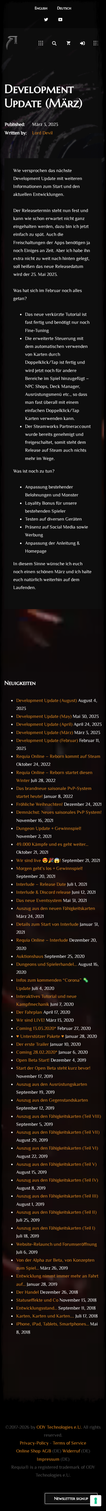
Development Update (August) (46, 701)
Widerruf (71, 1451)
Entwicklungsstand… (36, 1308)
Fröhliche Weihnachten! (39, 804)
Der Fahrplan (29, 1012)
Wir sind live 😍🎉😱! (38, 861)
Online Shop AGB (33, 1451)
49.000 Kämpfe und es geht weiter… (52, 844)
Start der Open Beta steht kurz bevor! (53, 1068)
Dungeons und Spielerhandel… (46, 964)
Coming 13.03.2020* (36, 1029)
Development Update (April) (44, 724)
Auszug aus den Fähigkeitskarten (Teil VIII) (58, 1116)
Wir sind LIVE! (30, 1020)
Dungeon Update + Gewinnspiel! (48, 829)
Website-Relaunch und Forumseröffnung (56, 1244)
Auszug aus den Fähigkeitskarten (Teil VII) (58, 1132)
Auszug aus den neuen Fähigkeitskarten (55, 909)
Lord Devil (42, 133)
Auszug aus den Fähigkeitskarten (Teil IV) (57, 1180)
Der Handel (27, 1292)
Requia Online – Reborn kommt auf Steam (58, 756)
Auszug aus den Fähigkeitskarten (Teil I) (55, 1228)
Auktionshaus (29, 956)
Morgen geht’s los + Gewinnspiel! (49, 869)
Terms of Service (69, 1443)
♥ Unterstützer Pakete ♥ (40, 1036)
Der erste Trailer (32, 1044)
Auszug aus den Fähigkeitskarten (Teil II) (56, 1212)
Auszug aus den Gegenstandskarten (52, 1100)
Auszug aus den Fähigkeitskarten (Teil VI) (57, 1148)
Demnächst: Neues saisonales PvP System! (59, 812)
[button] (41, 8)
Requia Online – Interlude (42, 940)
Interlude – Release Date (41, 884)
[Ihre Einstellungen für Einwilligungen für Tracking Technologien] (95, 1500)
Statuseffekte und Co (37, 1300)
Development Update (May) (44, 717)
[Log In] (82, 43)
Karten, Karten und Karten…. (45, 1316)
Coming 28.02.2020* (36, 1052)
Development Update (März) (44, 733)
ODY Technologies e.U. (59, 1427)
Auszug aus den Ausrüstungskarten (51, 1084)
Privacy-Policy (34, 1443)
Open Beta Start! (32, 1060)
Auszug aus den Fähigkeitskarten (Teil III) (57, 1196)
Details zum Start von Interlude (47, 924)
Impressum (48, 1459)
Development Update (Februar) (47, 741)
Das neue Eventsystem (39, 901)
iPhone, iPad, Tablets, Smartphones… (52, 1324)
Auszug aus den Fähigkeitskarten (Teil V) (56, 1164)
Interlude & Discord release (43, 892)
